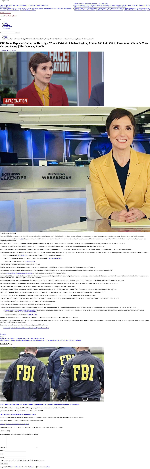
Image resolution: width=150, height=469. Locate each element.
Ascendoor (33, 467)
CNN (22, 239)
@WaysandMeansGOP (29, 310)
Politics (5, 23)
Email (2, 454)
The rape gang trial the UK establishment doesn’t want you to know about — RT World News (88, 7)
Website (2, 457)
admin (14, 50)
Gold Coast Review (5, 13)
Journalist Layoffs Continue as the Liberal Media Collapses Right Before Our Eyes (26, 328)
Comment (3, 447)
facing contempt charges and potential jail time (19, 273)
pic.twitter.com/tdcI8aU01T (29, 311)
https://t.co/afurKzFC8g (55, 258)
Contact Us (6, 28)
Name (2, 450)
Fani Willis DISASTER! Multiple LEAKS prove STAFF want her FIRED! (18, 414)
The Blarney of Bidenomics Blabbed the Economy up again (14, 424)
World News (6, 25)
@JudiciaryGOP (8, 310)
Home (5, 22)
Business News (7, 26)
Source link (3, 334)
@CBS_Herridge (22, 255)
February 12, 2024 (32, 314)
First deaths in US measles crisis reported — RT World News (78, 3)
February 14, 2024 (30, 261)
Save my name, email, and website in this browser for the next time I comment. (23, 460)
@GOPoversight (17, 310)
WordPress (47, 467)
